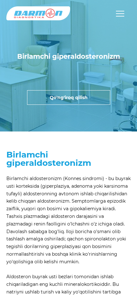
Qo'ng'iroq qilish (69, 97)
